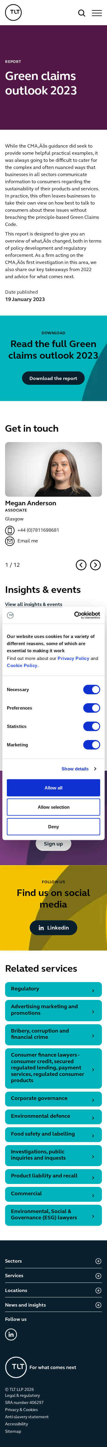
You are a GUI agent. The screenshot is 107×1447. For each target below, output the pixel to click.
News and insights (25, 1305)
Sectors (13, 1261)
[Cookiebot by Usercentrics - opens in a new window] (75, 615)
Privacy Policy (73, 658)
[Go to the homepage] (40, 1367)
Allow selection (54, 807)
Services (14, 1276)
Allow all (53, 787)
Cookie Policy (22, 665)
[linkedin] (11, 1334)
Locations (16, 1290)
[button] (96, 13)
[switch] (91, 708)
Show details (75, 768)
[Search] (82, 13)
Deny (53, 826)
